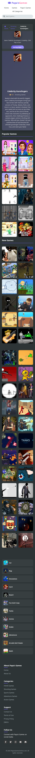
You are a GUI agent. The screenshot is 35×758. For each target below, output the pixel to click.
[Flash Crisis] (25, 270)
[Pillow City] (9, 424)
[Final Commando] (9, 335)
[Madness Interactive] (25, 213)
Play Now (18, 47)
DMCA (6, 722)
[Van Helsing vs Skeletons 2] (25, 424)
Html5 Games (9, 686)
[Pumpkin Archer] (9, 457)
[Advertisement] (17, 76)
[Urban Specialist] (9, 507)
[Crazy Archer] (25, 286)
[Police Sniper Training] (25, 303)
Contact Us (8, 712)
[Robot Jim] (25, 335)
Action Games (9, 700)
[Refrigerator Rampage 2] (25, 540)
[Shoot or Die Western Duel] (9, 196)
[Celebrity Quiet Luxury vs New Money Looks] (9, 163)
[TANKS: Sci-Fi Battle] (25, 440)
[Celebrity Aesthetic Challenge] (25, 147)
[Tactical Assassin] (9, 390)
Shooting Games (13, 27)
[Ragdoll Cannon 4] (9, 286)
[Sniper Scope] (9, 213)
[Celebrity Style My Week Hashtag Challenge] (25, 163)
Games (14, 8)
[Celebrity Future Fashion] (9, 147)
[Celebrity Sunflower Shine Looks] (9, 180)
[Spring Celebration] (25, 180)
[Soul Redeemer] (25, 196)
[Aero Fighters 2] (9, 407)
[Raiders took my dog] (9, 270)
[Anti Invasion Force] (9, 440)
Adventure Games (10, 696)
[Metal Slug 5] (25, 229)
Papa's (19, 2)
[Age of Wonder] (9, 319)
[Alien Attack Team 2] (9, 357)
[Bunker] (25, 357)
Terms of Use (9, 715)
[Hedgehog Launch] (25, 507)
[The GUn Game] (25, 473)
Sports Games (9, 693)
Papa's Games (25, 8)
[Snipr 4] (9, 374)
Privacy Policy (9, 719)
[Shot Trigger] (25, 319)
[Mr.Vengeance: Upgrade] (25, 490)
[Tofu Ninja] (9, 523)
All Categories (17, 11)
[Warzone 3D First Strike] (9, 540)
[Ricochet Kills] (9, 490)
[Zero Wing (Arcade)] (25, 254)
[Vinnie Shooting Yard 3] (9, 303)
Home (6, 8)
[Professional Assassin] (9, 254)
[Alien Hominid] (25, 374)
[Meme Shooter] (9, 473)
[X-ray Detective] (25, 390)
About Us (7, 673)
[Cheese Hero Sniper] (9, 229)
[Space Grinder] (25, 523)
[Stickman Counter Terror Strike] (25, 407)
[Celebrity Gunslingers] (25, 457)
